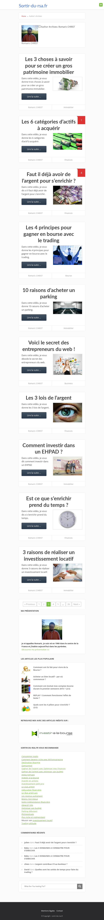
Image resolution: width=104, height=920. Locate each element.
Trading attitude (29, 823)
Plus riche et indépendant (33, 817)
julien (26, 842)
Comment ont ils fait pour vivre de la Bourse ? (50, 668)
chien (26, 864)
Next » (76, 604)
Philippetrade (28, 814)
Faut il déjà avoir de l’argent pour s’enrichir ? (56, 842)
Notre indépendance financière (36, 802)
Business (69, 383)
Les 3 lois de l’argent (49, 398)
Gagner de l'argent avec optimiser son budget (42, 771)
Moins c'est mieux (30, 799)
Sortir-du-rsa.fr (33, 6)
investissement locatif (42, 820)
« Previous (29, 604)
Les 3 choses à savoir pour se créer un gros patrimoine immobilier (48, 66)
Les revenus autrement (32, 796)
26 (68, 604)
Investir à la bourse (30, 777)
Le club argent (28, 786)
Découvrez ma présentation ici (35, 649)
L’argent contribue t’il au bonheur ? (51, 864)
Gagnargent (27, 765)
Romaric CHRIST (35, 107)
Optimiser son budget (31, 808)
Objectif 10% (27, 805)
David (27, 869)
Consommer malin (30, 756)
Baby (26, 848)
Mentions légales (48, 911)
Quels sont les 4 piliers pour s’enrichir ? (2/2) (51, 706)
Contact (59, 911)
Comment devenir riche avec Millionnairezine (42, 759)
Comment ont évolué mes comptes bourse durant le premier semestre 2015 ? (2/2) (53, 687)
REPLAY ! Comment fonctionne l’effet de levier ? (52, 696)
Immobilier (69, 107)
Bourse (68, 275)
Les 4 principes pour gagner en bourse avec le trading (48, 234)
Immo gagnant (28, 774)
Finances (69, 160)
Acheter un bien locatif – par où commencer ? (48, 678)
